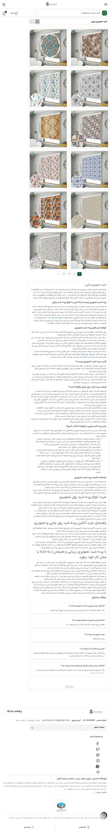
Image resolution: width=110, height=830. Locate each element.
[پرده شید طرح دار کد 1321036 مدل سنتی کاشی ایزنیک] (89, 169)
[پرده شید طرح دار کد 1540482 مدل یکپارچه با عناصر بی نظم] (48, 209)
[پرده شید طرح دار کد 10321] (48, 250)
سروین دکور (80, 419)
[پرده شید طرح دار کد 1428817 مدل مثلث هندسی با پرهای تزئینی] (48, 88)
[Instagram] (98, 759)
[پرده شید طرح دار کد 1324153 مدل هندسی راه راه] (89, 209)
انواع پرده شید (57, 317)
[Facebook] (98, 742)
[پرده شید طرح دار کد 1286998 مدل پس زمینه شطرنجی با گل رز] (89, 128)
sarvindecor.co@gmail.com (56, 720)
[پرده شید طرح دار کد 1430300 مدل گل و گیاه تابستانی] (48, 169)
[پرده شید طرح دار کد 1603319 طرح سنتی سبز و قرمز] (48, 47)
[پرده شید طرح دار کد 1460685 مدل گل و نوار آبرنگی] (89, 88)
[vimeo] (98, 770)
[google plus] (98, 753)
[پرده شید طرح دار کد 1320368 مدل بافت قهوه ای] (89, 250)
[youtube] (98, 765)
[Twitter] (98, 748)
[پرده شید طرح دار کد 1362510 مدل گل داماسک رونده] (48, 128)
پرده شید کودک (88, 357)
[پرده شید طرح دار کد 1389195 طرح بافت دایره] (89, 47)
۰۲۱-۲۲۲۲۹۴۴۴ (89, 720)
